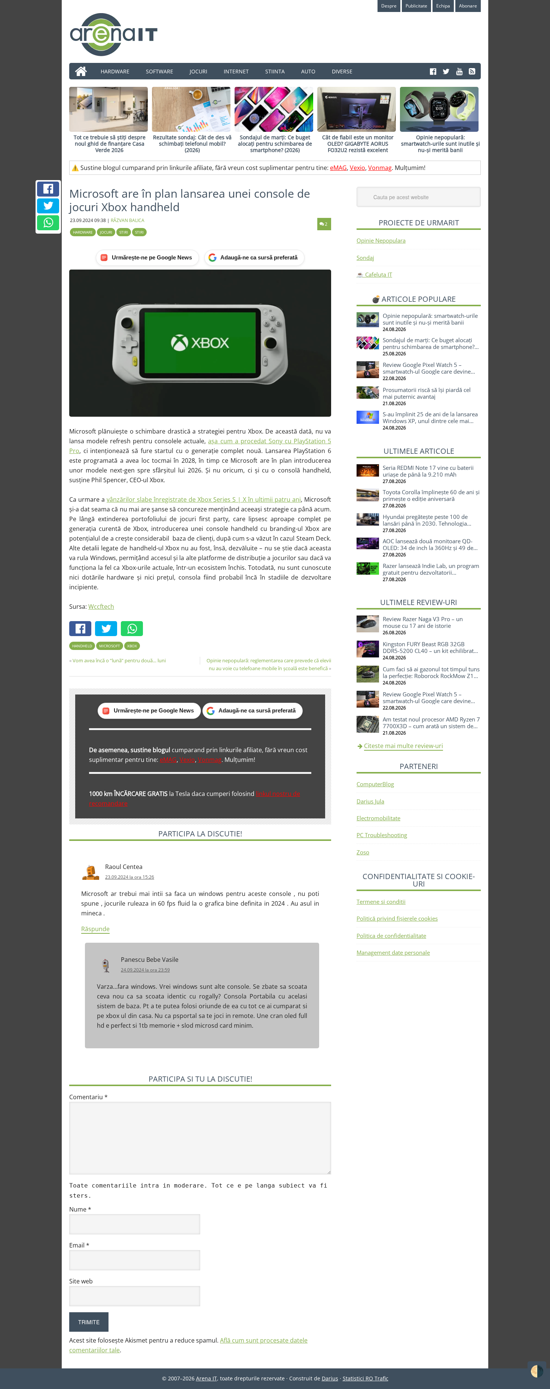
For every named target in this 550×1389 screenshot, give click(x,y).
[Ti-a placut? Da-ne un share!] (48, 189)
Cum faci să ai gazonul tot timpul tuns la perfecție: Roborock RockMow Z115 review (431, 675)
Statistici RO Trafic (365, 1378)
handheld (82, 645)
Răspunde (95, 929)
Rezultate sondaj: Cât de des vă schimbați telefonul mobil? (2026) (192, 144)
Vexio (357, 168)
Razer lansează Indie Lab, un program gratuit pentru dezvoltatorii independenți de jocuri (431, 572)
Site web (81, 1281)
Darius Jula (370, 801)
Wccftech (101, 606)
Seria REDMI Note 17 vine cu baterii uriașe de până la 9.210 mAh (428, 471)
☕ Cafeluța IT (374, 274)
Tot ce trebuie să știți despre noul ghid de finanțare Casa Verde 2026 (110, 144)
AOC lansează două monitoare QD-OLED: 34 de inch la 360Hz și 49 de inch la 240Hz (428, 547)
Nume (80, 1209)
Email (79, 1245)
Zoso (363, 852)
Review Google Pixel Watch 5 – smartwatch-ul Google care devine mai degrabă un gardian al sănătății (428, 371)
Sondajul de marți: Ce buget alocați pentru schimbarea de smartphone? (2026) (275, 144)
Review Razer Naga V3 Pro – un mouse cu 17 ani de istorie (423, 622)
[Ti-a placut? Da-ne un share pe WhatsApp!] (48, 222)
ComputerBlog (375, 784)
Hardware (83, 232)
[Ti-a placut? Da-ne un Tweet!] (48, 205)
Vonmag (380, 168)
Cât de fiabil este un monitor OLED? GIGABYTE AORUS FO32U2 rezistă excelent (358, 144)
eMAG (338, 168)
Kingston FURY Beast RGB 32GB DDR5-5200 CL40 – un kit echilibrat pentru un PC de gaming (428, 650)
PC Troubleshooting (382, 835)
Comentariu (88, 1097)
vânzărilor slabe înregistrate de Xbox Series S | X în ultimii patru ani (204, 499)
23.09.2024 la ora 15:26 (129, 877)
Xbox (132, 645)
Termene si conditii (381, 901)
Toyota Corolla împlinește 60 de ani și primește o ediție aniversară (431, 495)
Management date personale (393, 952)
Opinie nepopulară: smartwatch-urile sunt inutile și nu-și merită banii (440, 144)
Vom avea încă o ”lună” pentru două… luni (119, 660)
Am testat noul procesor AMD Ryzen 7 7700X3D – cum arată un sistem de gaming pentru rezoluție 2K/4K (431, 725)
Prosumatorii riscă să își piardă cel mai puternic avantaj (427, 393)
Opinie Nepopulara (381, 240)
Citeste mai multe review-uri (403, 746)
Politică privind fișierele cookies (397, 918)
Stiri (123, 232)
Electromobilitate (378, 818)
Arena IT (119, 34)
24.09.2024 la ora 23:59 (145, 970)
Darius (330, 1378)
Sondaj (365, 257)
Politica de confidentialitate (391, 935)
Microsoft (109, 645)
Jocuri (106, 232)
